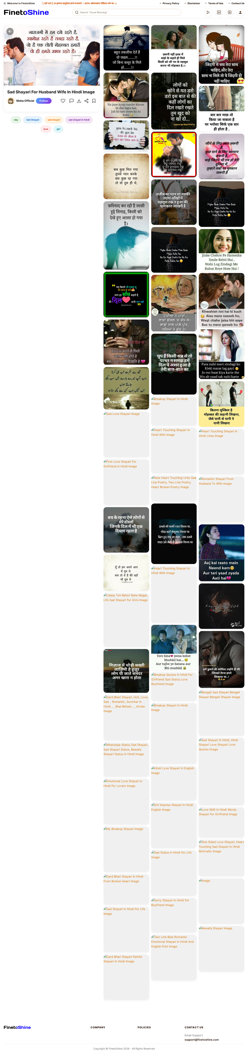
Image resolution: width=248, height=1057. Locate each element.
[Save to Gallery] (145, 35)
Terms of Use (215, 3)
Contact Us (237, 3)
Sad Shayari (32, 119)
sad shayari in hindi (79, 119)
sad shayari (54, 119)
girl (58, 129)
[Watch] (219, 12)
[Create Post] (230, 12)
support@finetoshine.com (202, 1039)
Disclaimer (194, 3)
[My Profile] (240, 12)
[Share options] (145, 29)
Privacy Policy (171, 3)
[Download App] (208, 12)
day (16, 119)
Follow (44, 100)
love (46, 129)
